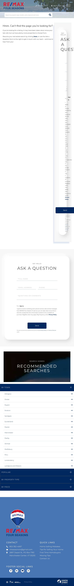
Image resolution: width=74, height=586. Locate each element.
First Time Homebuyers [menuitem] (50, 553)
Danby (7, 438)
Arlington (8, 394)
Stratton (7, 410)
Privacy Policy (53, 314)
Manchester (9, 433)
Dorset (7, 399)
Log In (55, 5)
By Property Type (10, 480)
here (35, 36)
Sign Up (61, 5)
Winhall (7, 444)
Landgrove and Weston (13, 466)
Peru (6, 455)
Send (37, 325)
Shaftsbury (8, 449)
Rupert (7, 405)
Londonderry (9, 460)
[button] (50, 15)
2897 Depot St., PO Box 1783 (22, 554)
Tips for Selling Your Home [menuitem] (51, 550)
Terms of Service (52, 330)
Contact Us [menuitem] (45, 558)
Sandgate (8, 416)
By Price (5, 487)
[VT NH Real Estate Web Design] (62, 582)
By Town (5, 387)
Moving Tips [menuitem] (45, 556)
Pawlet (7, 427)
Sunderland (9, 422)
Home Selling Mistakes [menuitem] (50, 547)
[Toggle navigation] (68, 6)
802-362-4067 (42, 6)
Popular (5, 472)
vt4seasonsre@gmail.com (20, 550)
